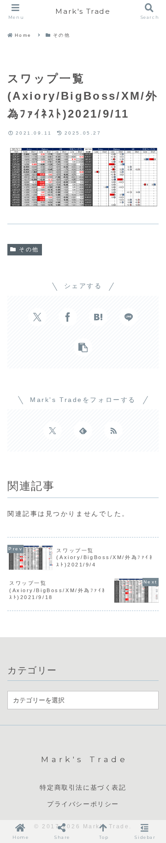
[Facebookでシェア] (68, 317)
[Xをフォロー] (52, 430)
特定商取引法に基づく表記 (83, 787)
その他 (29, 249)
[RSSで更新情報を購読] (113, 430)
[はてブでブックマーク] (98, 317)
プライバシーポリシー (83, 804)
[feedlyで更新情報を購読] (83, 430)
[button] (83, 347)
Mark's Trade (82, 11)
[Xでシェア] (37, 317)
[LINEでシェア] (128, 317)
